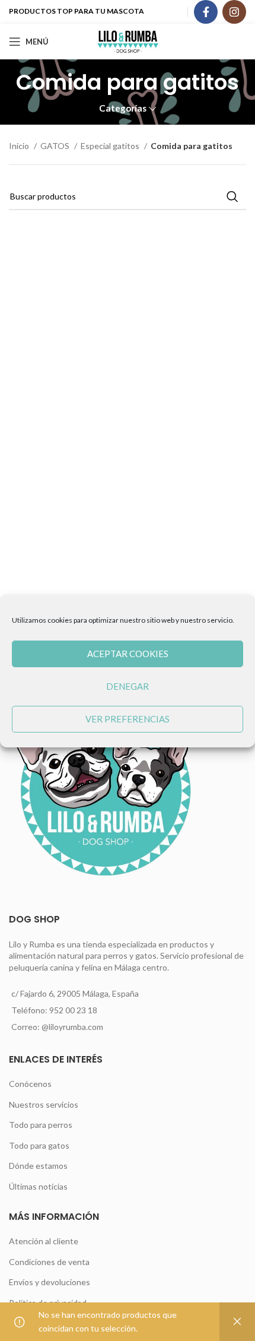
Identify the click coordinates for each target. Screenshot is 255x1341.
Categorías (122, 108)
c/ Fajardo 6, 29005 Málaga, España (75, 993)
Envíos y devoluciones (49, 1282)
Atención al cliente (43, 1241)
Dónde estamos (38, 1166)
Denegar (127, 686)
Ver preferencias (127, 719)
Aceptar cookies (127, 653)
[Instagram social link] (234, 12)
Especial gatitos (111, 146)
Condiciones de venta (49, 1262)
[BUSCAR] (232, 196)
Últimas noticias (38, 1186)
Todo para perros (40, 1125)
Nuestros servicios (43, 1104)
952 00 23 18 (73, 1010)
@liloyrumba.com (72, 1027)
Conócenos (30, 1084)
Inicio (20, 146)
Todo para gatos (39, 1145)
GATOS (55, 146)
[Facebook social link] (206, 12)
